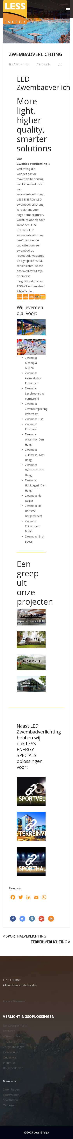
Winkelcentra (11, 1036)
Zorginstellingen (13, 1047)
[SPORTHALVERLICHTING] (31, 861)
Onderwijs (10, 1057)
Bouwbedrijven (13, 1068)
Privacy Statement (14, 1001)
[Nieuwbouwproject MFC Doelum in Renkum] (31, 662)
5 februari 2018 (20, 64)
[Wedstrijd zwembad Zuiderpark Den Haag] (31, 639)
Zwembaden (11, 1089)
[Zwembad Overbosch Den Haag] (31, 684)
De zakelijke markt (15, 1025)
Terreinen (9, 1105)
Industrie (9, 1063)
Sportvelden (11, 1095)
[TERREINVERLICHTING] (31, 826)
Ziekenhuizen (11, 1052)
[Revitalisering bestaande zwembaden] (31, 617)
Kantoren (9, 1031)
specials (45, 64)
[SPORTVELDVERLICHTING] (31, 791)
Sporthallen (10, 1100)
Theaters (9, 1041)
